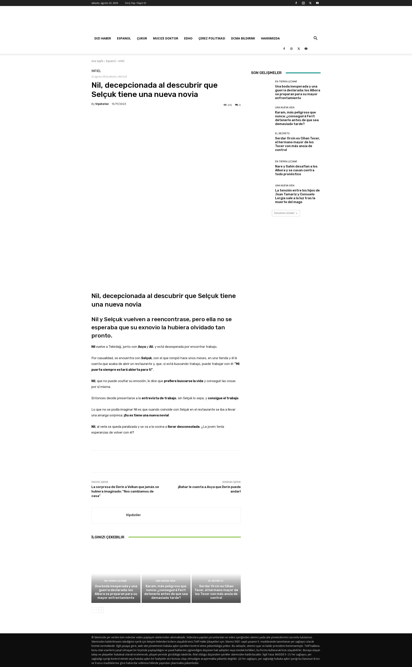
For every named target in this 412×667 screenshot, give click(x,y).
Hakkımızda (270, 38)
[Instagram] (303, 3)
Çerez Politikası (211, 38)
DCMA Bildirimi (243, 38)
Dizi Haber (102, 38)
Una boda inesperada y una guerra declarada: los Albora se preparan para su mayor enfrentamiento (116, 592)
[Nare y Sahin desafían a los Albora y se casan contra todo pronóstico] (261, 168)
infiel (121, 61)
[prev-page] (94, 610)
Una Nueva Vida (166, 581)
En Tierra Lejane (115, 581)
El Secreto (215, 581)
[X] (310, 3)
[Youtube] (317, 3)
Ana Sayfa (97, 61)
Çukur (142, 38)
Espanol (124, 38)
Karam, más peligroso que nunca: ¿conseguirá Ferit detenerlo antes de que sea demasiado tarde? (166, 592)
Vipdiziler (102, 103)
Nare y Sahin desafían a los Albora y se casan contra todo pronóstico (296, 170)
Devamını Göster (284, 213)
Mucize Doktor (165, 38)
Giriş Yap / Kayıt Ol (135, 3)
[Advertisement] (242, 21)
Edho (188, 38)
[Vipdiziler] (109, 515)
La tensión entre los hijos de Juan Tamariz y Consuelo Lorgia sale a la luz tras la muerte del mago (297, 196)
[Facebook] (296, 3)
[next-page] (101, 610)
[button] (315, 39)
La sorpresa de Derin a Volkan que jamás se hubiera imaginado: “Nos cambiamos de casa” (125, 491)
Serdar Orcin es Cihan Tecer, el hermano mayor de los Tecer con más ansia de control (216, 592)
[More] (219, 117)
